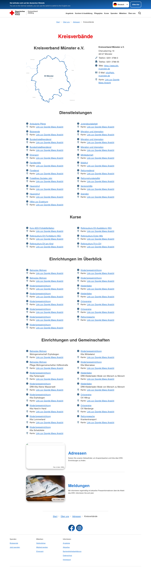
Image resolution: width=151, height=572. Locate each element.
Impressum (67, 559)
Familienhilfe (35, 162)
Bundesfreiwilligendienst (40, 139)
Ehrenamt (34, 154)
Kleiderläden (86, 285)
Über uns (131, 13)
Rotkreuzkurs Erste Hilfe (92, 235)
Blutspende (35, 131)
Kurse (106, 13)
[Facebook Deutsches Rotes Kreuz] (71, 528)
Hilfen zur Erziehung (39, 201)
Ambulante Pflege (38, 123)
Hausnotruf (35, 185)
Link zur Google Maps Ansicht (109, 81)
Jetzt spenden (15, 547)
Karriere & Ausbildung (83, 13)
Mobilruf (84, 162)
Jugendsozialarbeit (89, 123)
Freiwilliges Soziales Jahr (41, 178)
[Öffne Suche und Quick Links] (139, 13)
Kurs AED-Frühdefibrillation (42, 227)
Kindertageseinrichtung (40, 285)
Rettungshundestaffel (90, 178)
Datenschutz (67, 555)
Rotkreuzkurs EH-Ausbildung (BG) (96, 227)
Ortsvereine (86, 301)
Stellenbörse (41, 543)
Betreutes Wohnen (38, 270)
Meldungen (79, 485)
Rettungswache (88, 316)
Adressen (77, 453)
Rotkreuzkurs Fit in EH (91, 243)
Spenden (114, 13)
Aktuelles (66, 547)
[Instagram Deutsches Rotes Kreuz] (79, 528)
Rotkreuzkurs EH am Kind (41, 243)
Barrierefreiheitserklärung (72, 551)
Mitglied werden (42, 547)
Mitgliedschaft (87, 154)
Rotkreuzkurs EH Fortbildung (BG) (45, 235)
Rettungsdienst (87, 170)
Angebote (69, 13)
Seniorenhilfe (86, 185)
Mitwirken (123, 13)
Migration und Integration (92, 131)
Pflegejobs (98, 13)
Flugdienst (34, 170)
